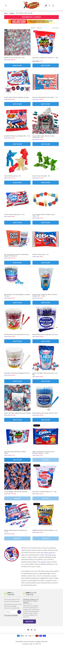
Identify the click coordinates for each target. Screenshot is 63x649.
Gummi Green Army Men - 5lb (41, 176)
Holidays (12, 13)
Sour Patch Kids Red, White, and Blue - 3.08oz (15, 452)
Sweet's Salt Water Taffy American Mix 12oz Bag (45, 373)
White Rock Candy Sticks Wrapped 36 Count (17, 373)
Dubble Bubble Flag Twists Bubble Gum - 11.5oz (16, 531)
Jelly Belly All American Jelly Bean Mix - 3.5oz (17, 136)
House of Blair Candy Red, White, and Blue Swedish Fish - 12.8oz (44, 295)
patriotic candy (45, 562)
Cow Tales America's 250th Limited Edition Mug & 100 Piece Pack (16, 255)
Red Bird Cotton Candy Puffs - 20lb (14, 57)
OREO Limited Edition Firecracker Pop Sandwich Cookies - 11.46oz (43, 452)
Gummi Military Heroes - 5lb (12, 176)
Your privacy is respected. (11, 615)
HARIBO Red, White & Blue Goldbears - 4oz (44, 530)
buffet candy (48, 552)
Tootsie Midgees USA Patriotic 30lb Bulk (15, 491)
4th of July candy (50, 555)
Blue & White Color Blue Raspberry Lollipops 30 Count (17, 295)
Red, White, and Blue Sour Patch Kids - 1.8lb (45, 57)
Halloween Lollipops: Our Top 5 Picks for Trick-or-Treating (31, 601)
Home (5, 13)
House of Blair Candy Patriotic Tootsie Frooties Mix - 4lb (43, 136)
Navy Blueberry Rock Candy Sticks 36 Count (45, 334)
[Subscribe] (19, 612)
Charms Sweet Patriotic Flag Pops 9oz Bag (16, 97)
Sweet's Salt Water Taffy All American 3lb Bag (17, 413)
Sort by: (33, 28)
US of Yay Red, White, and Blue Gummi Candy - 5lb (43, 215)
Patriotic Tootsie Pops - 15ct (40, 254)
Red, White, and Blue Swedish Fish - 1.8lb (44, 491)
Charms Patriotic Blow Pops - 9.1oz (14, 214)
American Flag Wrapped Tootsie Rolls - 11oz (45, 97)
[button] (6, 5)
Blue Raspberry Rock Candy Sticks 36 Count (45, 413)
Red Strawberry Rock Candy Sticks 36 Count (16, 334)
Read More (29, 621)
